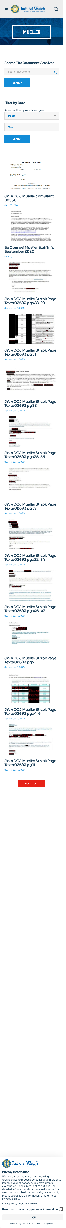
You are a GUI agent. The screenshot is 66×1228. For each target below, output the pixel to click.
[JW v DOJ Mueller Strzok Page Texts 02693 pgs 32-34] (31, 534)
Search (17, 82)
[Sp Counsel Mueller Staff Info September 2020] (31, 226)
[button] (6, 9)
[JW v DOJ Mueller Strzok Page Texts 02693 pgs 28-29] (31, 277)
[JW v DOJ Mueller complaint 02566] (31, 175)
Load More (31, 783)
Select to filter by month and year (24, 110)
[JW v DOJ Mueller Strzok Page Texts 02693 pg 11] (31, 739)
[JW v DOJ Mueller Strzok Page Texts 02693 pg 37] (31, 483)
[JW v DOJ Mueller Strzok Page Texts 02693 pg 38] (31, 380)
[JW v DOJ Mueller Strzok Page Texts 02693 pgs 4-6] (31, 688)
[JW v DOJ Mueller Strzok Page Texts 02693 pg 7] (31, 637)
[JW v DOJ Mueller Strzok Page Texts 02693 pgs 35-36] (31, 431)
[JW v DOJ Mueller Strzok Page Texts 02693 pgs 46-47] (31, 585)
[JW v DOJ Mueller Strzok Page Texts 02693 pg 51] (31, 329)
